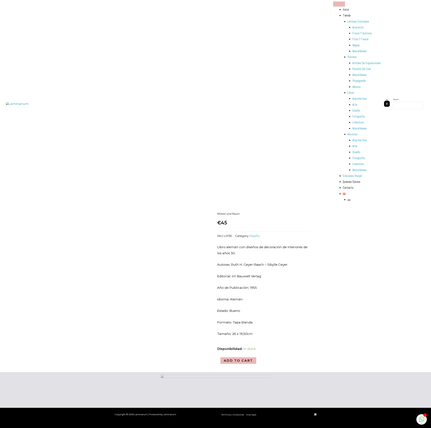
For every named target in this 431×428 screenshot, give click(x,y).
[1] (421, 421)
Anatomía (357, 27)
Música (356, 87)
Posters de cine (361, 69)
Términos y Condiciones (232, 414)
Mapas (356, 45)
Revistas (352, 134)
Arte (354, 105)
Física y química (362, 33)
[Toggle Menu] (339, 4)
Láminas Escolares (358, 21)
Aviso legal (251, 414)
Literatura (358, 122)
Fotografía (358, 116)
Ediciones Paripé (352, 176)
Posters (352, 57)
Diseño (356, 110)
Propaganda (359, 81)
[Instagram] (315, 414)
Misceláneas (359, 51)
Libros (350, 93)
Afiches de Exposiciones (366, 63)
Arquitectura (359, 98)
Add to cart (238, 361)
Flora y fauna (360, 39)
